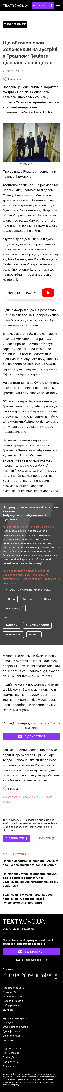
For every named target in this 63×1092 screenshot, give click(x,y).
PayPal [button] (34, 634)
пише (18, 171)
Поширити (14, 79)
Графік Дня (9, 1057)
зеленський (31, 796)
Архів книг (9, 1066)
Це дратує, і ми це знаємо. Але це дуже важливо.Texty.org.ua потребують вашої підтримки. (31, 513)
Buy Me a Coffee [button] (37, 625)
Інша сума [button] (12, 608)
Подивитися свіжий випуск (31, 959)
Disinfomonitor (11, 1035)
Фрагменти (9, 996)
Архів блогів (10, 1061)
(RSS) (13, 992)
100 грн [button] (10, 599)
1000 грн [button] (46, 599)
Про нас (7, 988)
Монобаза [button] (13, 634)
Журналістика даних (15, 1018)
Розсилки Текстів (13, 1001)
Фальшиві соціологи (15, 1027)
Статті (6, 992)
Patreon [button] (11, 625)
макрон (48, 796)
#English (8, 1009)
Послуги (8, 1022)
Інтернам (8, 1040)
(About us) (19, 988)
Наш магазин (11, 1053)
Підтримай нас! (12, 1048)
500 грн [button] (28, 599)
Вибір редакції (11, 1005)
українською (29, 1079)
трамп (8, 802)
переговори (12, 796)
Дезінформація (12, 1031)
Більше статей (14, 854)
